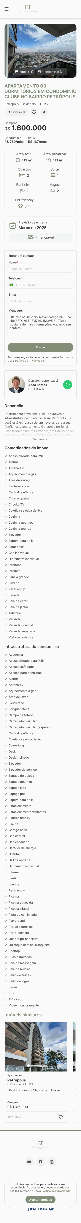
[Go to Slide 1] (28, 1065)
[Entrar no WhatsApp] (67, 384)
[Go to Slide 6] (44, 1066)
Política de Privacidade (29, 360)
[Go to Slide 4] (38, 1066)
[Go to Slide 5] (41, 1066)
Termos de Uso (29, 1191)
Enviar (40, 347)
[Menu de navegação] (6, 9)
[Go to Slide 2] (32, 1066)
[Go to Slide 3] (35, 1066)
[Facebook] (40, 1161)
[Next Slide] (72, 51)
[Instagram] (51, 1161)
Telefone (15, 278)
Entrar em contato (21, 255)
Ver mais (38, 439)
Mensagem (16, 310)
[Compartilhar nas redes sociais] (44, 112)
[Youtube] (29, 1161)
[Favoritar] (34, 112)
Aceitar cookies (40, 1199)
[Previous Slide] (8, 51)
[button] (40, 51)
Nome (13, 262)
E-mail (13, 294)
